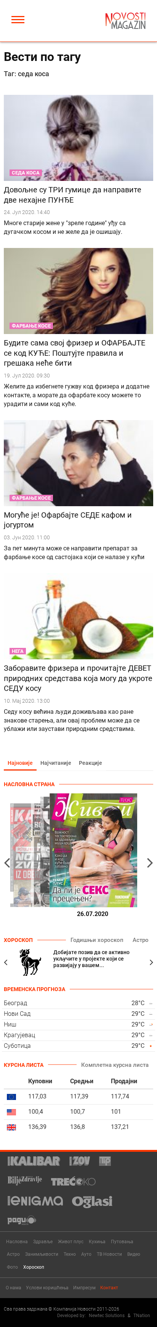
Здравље (43, 1241)
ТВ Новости (109, 1254)
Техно (70, 1254)
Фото (12, 1267)
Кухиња (97, 1241)
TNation (141, 1315)
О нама (13, 1287)
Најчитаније (55, 763)
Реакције (90, 763)
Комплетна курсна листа (115, 1065)
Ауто (86, 1254)
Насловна (17, 1241)
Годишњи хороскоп (96, 940)
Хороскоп (33, 1267)
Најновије (20, 763)
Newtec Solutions (107, 1315)
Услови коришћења (47, 1287)
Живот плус (70, 1241)
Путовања (122, 1241)
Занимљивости (41, 1254)
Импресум (84, 1287)
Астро (141, 940)
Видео (133, 1254)
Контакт (109, 1287)
